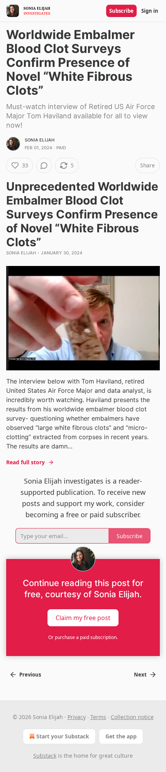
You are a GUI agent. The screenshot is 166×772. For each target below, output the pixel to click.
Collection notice (132, 717)
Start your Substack (62, 736)
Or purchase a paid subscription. (83, 637)
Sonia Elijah (39, 140)
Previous (30, 674)
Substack (44, 755)
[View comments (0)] (44, 165)
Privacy (77, 717)
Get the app (121, 736)
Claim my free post (83, 617)
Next (140, 674)
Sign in (149, 10)
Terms (98, 717)
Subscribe (121, 10)
